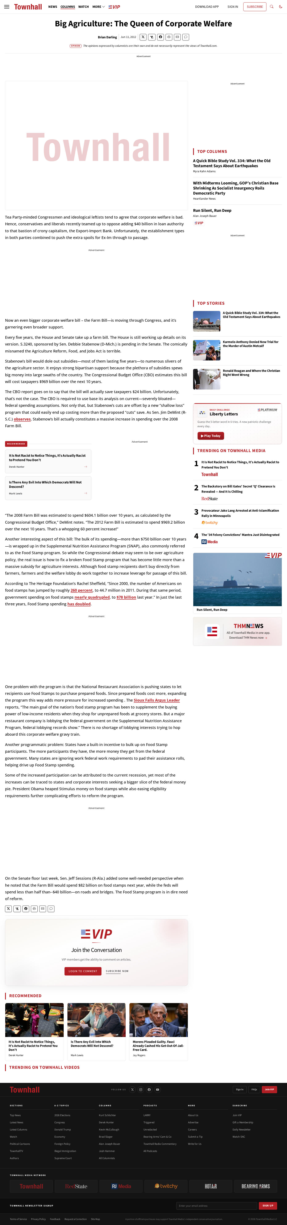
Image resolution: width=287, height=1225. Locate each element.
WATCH (83, 6)
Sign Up (268, 1206)
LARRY (147, 1115)
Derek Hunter (16, 1055)
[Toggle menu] (7, 7)
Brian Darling (107, 37)
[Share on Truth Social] (151, 37)
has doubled (79, 603)
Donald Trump (62, 1130)
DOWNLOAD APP (207, 6)
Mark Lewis (77, 1055)
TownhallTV (16, 1151)
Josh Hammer (107, 1151)
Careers (192, 1130)
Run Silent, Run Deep (212, 211)
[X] (132, 1089)
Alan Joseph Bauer (109, 1144)
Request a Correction (76, 1219)
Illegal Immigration (65, 1151)
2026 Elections (62, 1115)
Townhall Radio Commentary (160, 1144)
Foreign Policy (62, 1144)
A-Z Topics (61, 1105)
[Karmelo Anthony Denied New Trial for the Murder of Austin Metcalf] (206, 350)
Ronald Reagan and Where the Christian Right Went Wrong (251, 373)
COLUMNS (68, 6)
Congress (59, 1122)
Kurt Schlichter (107, 1115)
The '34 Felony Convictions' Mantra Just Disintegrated (240, 534)
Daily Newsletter (242, 1130)
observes (22, 419)
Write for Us (194, 1144)
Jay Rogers (139, 1055)
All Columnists (107, 1158)
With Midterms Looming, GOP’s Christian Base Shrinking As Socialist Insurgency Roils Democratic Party (235, 188)
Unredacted (150, 1130)
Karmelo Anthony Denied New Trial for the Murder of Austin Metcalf (250, 344)
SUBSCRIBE (255, 6)
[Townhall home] (24, 1090)
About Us (193, 1115)
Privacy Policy (38, 1219)
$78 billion (126, 597)
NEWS (52, 6)
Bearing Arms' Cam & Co (157, 1137)
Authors (14, 1158)
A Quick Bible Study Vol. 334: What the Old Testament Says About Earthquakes (231, 163)
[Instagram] (140, 1089)
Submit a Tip (195, 1137)
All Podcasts (150, 1151)
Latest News (16, 1122)
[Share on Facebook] (160, 37)
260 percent (82, 590)
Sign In (240, 1089)
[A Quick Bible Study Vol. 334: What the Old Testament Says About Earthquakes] (206, 321)
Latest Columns (18, 1130)
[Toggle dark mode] (280, 6)
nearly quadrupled (92, 597)
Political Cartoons (20, 1144)
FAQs (254, 1089)
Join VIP (269, 1089)
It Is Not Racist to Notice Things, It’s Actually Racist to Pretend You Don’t (33, 1046)
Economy (59, 1137)
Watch (13, 1137)
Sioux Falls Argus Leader (157, 700)
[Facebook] (149, 1089)
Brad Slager (106, 1137)
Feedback (55, 1219)
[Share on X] (143, 37)
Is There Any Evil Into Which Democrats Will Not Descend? (92, 1044)
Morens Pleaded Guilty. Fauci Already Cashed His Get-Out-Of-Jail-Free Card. (158, 1046)
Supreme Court (63, 1158)
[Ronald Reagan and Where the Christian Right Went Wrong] (206, 379)
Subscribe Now (117, 971)
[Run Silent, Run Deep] (237, 579)
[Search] (271, 6)
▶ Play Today (211, 436)
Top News (15, 1115)
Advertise (193, 1122)
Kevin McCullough (109, 1130)
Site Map (95, 1219)
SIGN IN (233, 6)
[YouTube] (157, 1089)
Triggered (149, 1122)
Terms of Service (18, 1219)
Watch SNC (239, 1137)
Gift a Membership (243, 1122)
